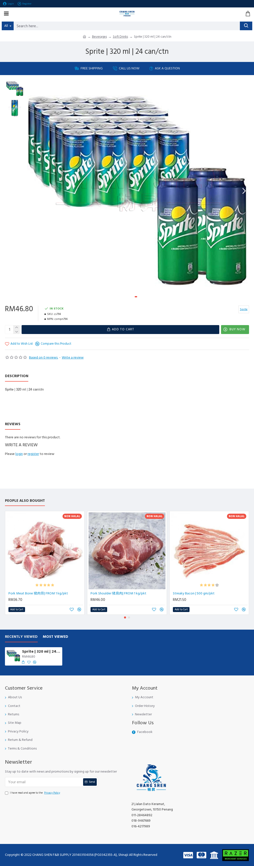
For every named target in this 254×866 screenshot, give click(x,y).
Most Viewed (55, 637)
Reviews (12, 424)
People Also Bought (25, 501)
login (19, 453)
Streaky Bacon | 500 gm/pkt (194, 593)
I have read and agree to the (35, 793)
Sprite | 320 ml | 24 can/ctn (41, 651)
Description (16, 376)
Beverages (99, 36)
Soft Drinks (120, 36)
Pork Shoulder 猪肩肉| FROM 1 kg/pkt (118, 593)
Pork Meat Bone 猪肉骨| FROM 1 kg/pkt (38, 593)
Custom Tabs (38, 424)
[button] (32, 191)
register (33, 453)
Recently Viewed (21, 637)
